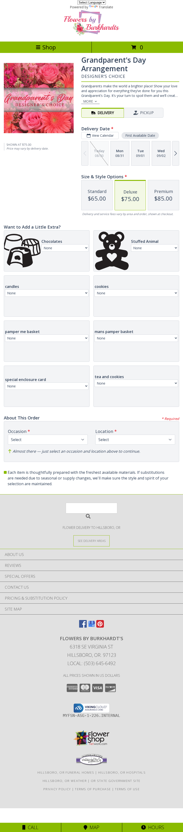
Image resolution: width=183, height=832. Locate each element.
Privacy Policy (57, 789)
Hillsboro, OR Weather (65, 781)
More (88, 101)
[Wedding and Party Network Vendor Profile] (91, 764)
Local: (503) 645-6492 (91, 663)
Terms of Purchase (93, 789)
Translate (106, 7)
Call (31, 827)
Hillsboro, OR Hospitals (122, 772)
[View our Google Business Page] (91, 626)
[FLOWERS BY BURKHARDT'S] (91, 34)
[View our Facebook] (83, 626)
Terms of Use (127, 789)
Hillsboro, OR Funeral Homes (65, 772)
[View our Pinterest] (100, 626)
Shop (49, 47)
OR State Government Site (115, 781)
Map (93, 827)
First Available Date (140, 135)
